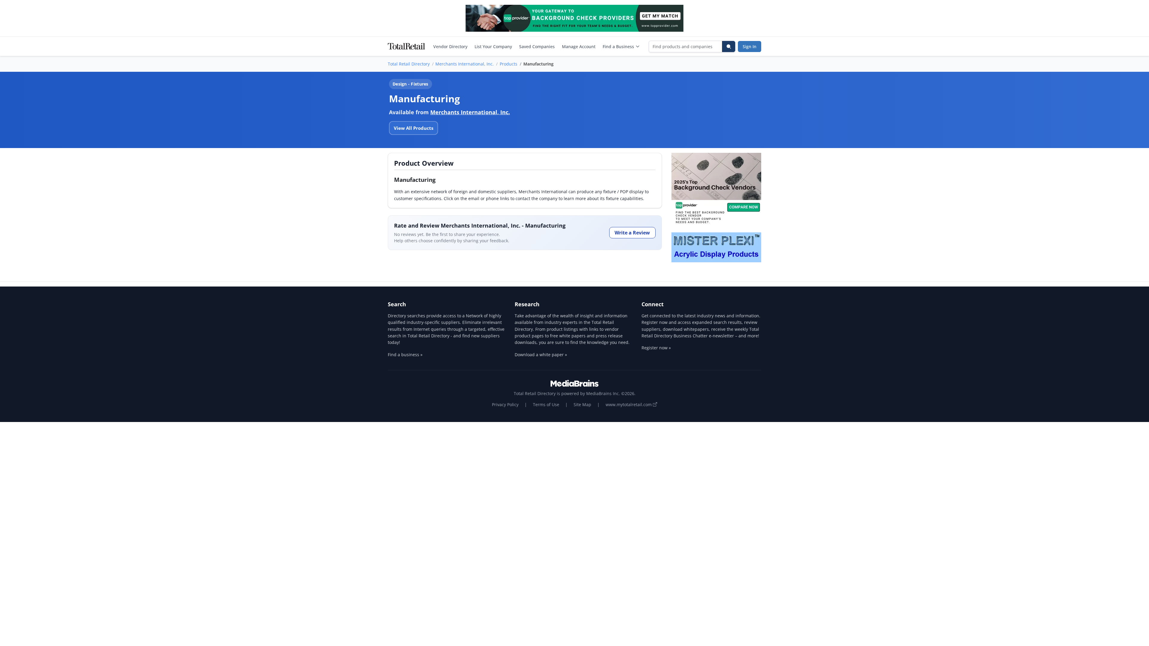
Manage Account (578, 46)
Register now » (656, 348)
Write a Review (632, 232)
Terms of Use (546, 404)
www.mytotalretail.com (629, 404)
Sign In (749, 46)
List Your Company (493, 46)
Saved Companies (537, 46)
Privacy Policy (505, 404)
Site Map (582, 404)
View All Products (413, 128)
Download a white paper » (541, 354)
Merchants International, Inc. (464, 64)
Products (508, 64)
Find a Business (618, 46)
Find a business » (405, 354)
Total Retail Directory (409, 64)
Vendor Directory (450, 46)
